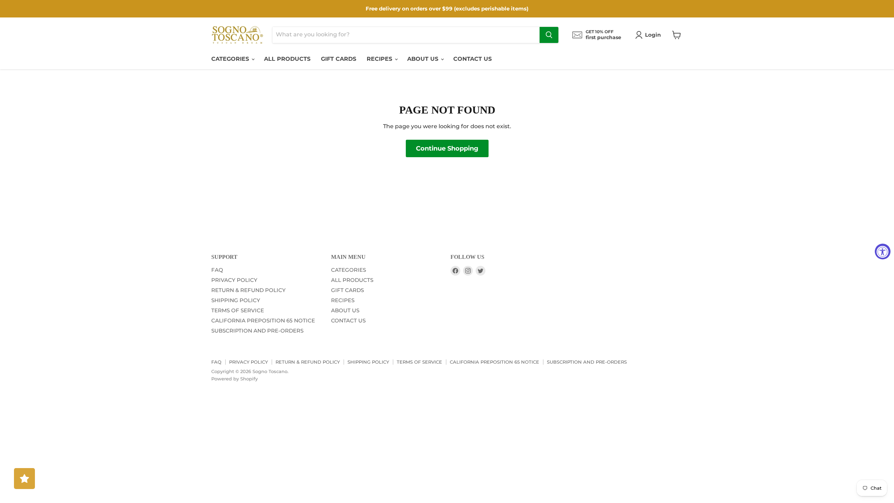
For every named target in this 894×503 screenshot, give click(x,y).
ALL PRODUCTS (287, 59)
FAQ (217, 270)
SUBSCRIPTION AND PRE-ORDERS (257, 330)
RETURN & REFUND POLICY (248, 290)
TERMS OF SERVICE (237, 310)
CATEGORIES (231, 59)
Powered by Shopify (234, 378)
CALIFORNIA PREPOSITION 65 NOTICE (263, 320)
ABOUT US (423, 59)
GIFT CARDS (338, 59)
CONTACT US (472, 59)
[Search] (549, 35)
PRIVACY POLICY (234, 280)
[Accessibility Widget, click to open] (883, 252)
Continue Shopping (447, 148)
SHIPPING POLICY (235, 300)
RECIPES (380, 59)
